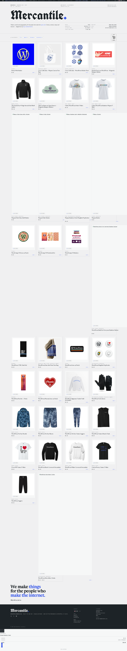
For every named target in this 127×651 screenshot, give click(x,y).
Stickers (13, 68)
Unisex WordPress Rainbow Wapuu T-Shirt (102, 106)
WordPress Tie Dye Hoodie (19, 434)
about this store (112, 24)
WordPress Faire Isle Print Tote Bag (48, 365)
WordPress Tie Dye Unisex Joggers (75, 434)
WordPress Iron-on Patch (72, 365)
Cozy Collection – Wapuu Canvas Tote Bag (49, 71)
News (97, 615)
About (75, 619)
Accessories (39, 37)
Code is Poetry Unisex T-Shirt (100, 467)
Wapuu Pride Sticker (44, 218)
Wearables (101, 397)
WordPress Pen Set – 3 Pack (19, 398)
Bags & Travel (46, 363)
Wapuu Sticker (96, 218)
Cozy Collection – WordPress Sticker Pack (77, 70)
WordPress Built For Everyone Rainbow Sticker (105, 330)
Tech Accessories (71, 216)
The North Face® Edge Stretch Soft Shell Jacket (23, 106)
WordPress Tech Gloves (98, 398)
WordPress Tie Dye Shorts (45, 434)
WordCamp (98, 611)
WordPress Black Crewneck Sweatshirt (49, 467)
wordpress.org (99, 610)
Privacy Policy (77, 622)
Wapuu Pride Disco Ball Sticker (20, 218)
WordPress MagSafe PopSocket (101, 365)
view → (33, 72)
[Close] (2, 631)
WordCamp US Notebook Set (46, 253)
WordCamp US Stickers (71, 253)
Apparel (26, 37)
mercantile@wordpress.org (101, 618)
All (21, 37)
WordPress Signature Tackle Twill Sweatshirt (74, 399)
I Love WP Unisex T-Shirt (18, 467)
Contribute (98, 614)
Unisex (70, 397)
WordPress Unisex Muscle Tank (101, 434)
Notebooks (40, 251)
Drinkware (32, 37)
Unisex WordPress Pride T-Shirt (74, 105)
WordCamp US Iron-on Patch (20, 253)
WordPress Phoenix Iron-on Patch (48, 398)
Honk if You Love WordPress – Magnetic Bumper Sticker (103, 71)
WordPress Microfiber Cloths (46, 578)
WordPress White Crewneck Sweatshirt (76, 467)
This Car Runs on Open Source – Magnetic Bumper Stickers (47, 106)
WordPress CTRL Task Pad (19, 365)
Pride (13, 216)
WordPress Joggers (17, 501)
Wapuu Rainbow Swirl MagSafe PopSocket (77, 218)
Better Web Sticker (17, 70)
